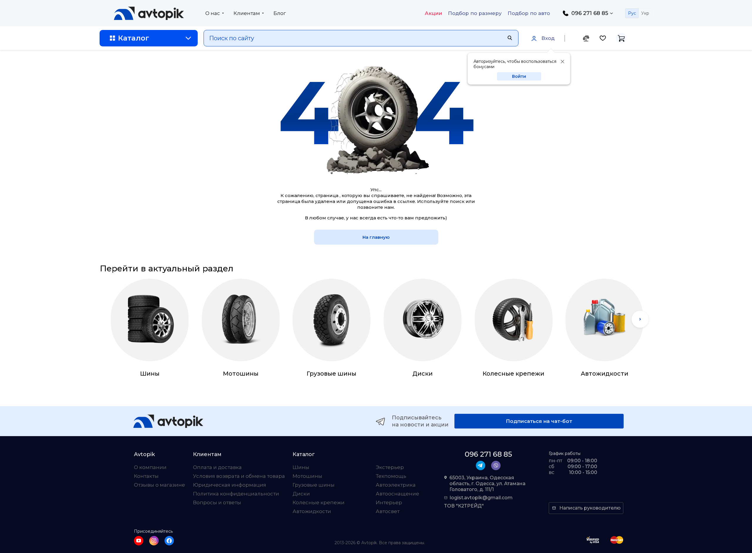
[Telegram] (480, 465)
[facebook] (169, 540)
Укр (645, 13)
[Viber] (496, 465)
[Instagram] (154, 540)
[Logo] (149, 13)
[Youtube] (138, 540)
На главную (376, 237)
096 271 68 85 (589, 13)
